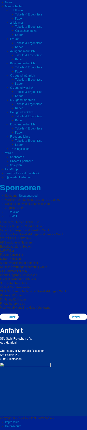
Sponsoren (20, 187)
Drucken (13, 212)
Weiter (76, 317)
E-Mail (12, 216)
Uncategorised (28, 195)
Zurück (11, 317)
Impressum (12, 422)
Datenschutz (13, 426)
